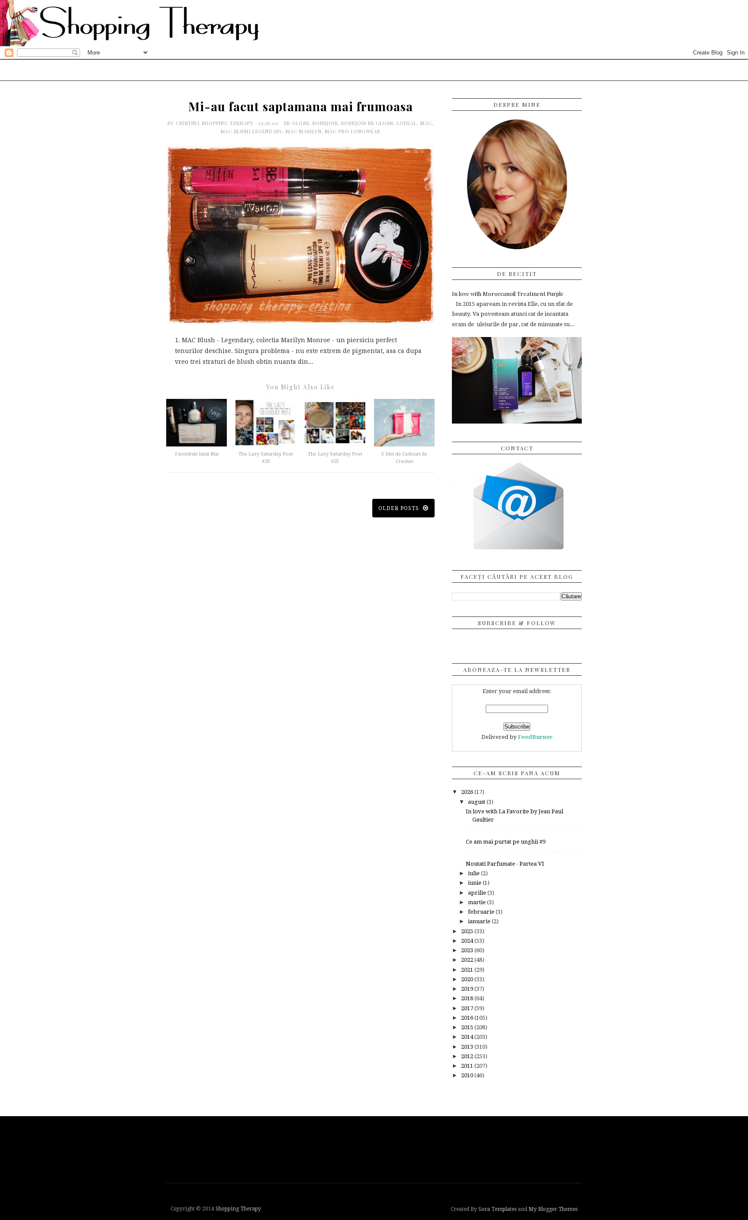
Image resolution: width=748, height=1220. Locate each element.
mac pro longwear (352, 131)
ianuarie (480, 921)
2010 (467, 1075)
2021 (467, 969)
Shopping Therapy (238, 1209)
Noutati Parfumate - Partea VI (505, 863)
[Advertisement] (376, 1148)
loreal (407, 123)
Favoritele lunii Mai (197, 454)
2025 (467, 931)
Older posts (399, 508)
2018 (467, 998)
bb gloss (296, 123)
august (477, 802)
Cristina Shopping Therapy (215, 123)
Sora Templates (497, 1209)
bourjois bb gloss (367, 123)
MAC (426, 123)
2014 (467, 1037)
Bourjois (325, 123)
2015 (467, 1027)
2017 (467, 1008)
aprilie (477, 892)
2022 (467, 960)
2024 (467, 940)
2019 (467, 989)
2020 (467, 979)
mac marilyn (304, 131)
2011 (467, 1066)
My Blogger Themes (553, 1209)
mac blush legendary (251, 131)
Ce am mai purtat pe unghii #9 (505, 841)
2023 (467, 950)
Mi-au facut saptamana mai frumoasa (300, 106)
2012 (467, 1056)
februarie (482, 912)
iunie (475, 883)
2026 (467, 792)
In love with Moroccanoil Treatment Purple (508, 293)
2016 (467, 1018)
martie (477, 902)
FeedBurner (535, 737)
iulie (474, 873)
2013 (467, 1046)
